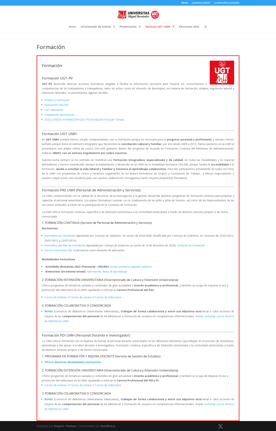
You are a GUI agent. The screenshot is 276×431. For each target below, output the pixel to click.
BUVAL (48, 311)
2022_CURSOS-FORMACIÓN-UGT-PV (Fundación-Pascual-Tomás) (84, 119)
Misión (184, 3)
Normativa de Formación (59, 235)
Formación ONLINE (56, 105)
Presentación (128, 26)
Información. (95, 271)
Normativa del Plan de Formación (64, 245)
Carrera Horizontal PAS (58, 250)
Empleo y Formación (57, 100)
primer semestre (119, 266)
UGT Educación (53, 110)
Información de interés (96, 26)
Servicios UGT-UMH (157, 26)
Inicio (72, 26)
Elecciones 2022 (189, 26)
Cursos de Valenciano (108, 297)
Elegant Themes (65, 426)
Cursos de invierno (55, 297)
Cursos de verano (81, 297)
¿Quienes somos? (201, 3)
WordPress (108, 426)
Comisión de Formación (191, 245)
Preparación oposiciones (59, 114)
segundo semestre (141, 266)
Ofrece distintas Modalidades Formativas (72, 362)
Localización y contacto (226, 3)
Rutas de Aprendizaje (115, 271)
